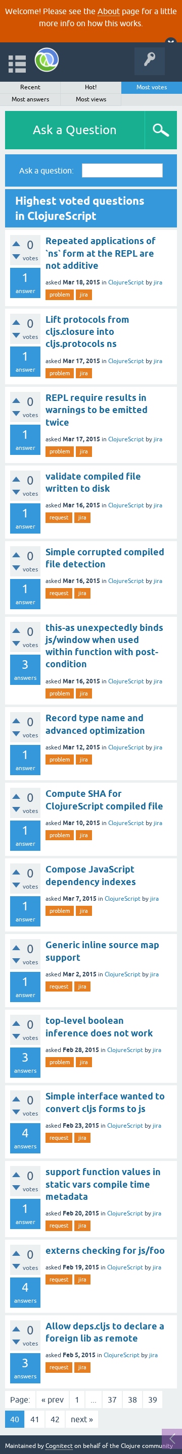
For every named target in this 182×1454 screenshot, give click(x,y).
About (109, 11)
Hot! (91, 87)
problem (60, 295)
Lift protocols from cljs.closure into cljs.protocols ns (87, 332)
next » (82, 1419)
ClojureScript (126, 282)
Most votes (151, 87)
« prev (52, 1399)
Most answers (30, 99)
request (59, 517)
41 (34, 1419)
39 (152, 1399)
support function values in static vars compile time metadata (103, 1184)
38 (132, 1399)
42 (55, 1419)
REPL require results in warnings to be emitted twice (97, 410)
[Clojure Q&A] (46, 59)
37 (112, 1399)
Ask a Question (75, 130)
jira (158, 282)
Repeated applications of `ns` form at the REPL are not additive (101, 253)
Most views (91, 99)
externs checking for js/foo (105, 1250)
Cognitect (59, 1445)
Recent (30, 87)
